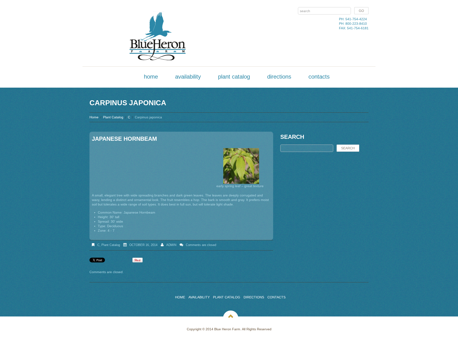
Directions (279, 76)
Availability (188, 76)
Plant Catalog (234, 76)
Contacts (319, 76)
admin (171, 245)
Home (151, 76)
